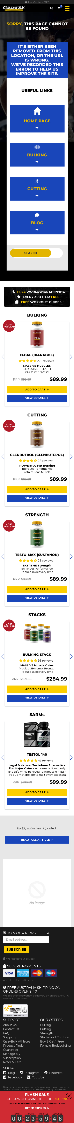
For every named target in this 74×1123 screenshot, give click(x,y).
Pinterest (55, 1073)
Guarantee (10, 1050)
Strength (46, 1033)
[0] (58, 7)
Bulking (45, 1025)
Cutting (45, 1029)
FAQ (6, 1033)
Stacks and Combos (54, 1037)
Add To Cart (35, 389)
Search (30, 253)
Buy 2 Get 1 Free (52, 1041)
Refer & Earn (12, 1062)
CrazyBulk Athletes (16, 1041)
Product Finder (14, 1045)
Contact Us (11, 1029)
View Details (35, 398)
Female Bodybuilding (55, 1045)
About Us (9, 1025)
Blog (11, 1073)
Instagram (32, 1073)
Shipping (9, 1037)
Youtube (38, 1077)
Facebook (15, 1077)
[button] (71, 356)
